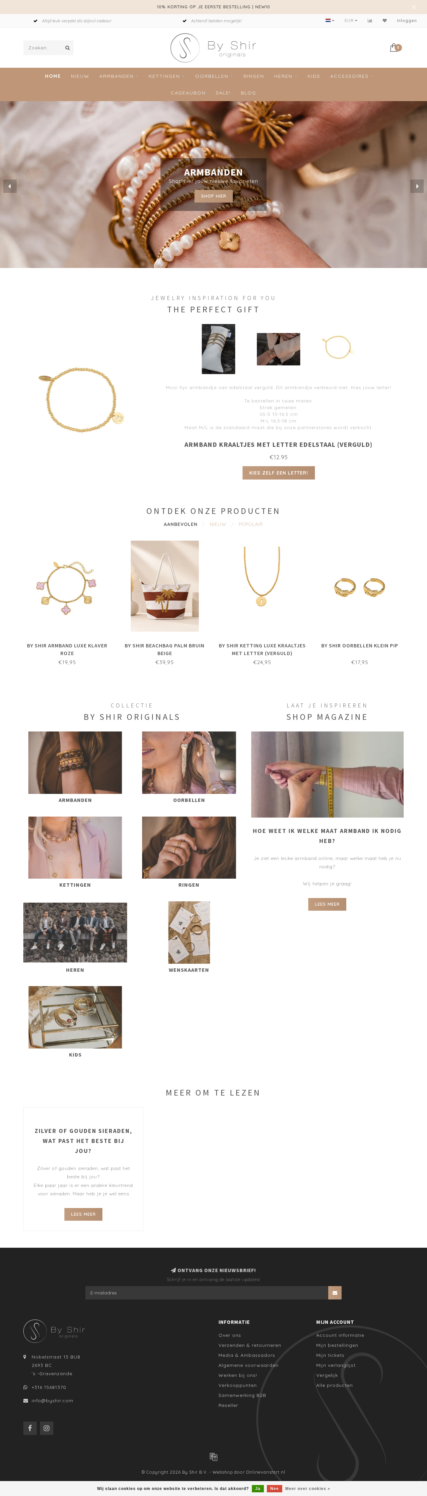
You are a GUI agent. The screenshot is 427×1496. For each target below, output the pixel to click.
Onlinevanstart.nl (265, 1472)
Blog (248, 93)
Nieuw (80, 76)
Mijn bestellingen (337, 1345)
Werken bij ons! (238, 1375)
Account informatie (340, 1335)
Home (53, 76)
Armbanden (116, 76)
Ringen (254, 76)
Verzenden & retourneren (250, 1345)
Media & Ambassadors (247, 1355)
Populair (251, 524)
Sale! (223, 93)
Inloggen (407, 20)
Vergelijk (327, 1375)
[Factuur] (213, 1457)
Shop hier (213, 196)
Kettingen (164, 76)
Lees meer (327, 904)
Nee (274, 1488)
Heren (283, 76)
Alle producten (334, 1385)
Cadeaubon (188, 93)
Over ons (230, 1335)
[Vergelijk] (370, 20)
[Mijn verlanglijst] (385, 20)
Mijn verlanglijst (336, 1365)
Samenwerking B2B (242, 1395)
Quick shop (70, 643)
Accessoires (349, 76)
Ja (258, 1488)
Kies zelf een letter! (278, 473)
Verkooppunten (238, 1385)
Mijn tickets (330, 1355)
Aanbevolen (180, 524)
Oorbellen (212, 76)
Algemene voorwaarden (249, 1365)
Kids (314, 76)
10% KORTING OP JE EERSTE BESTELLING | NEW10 (213, 6)
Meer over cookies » (307, 1488)
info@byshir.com (52, 1401)
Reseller (228, 1405)
